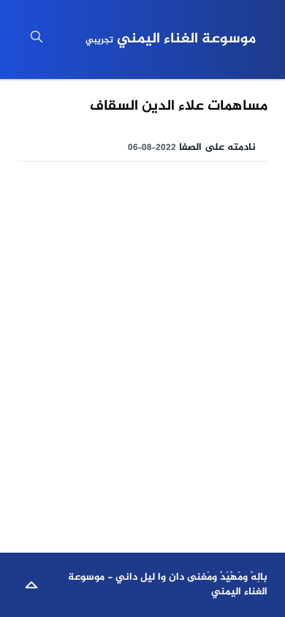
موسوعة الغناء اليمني (171, 39)
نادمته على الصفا (217, 147)
